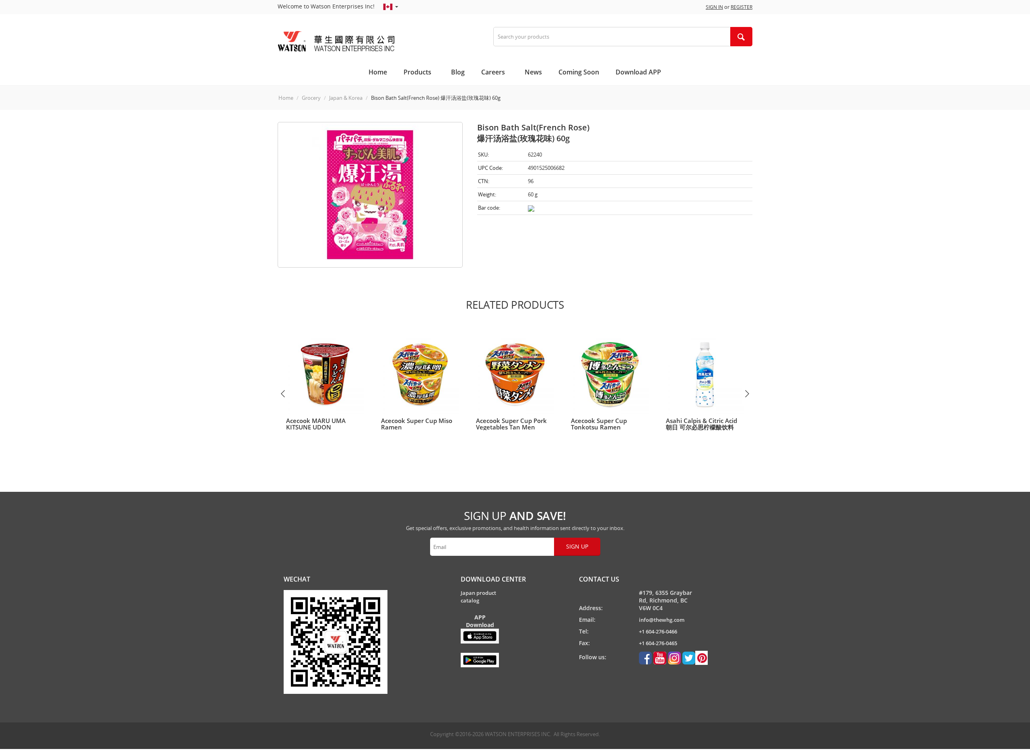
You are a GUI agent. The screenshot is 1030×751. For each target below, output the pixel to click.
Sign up (577, 546)
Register (741, 7)
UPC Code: (490, 167)
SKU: (483, 154)
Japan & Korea (346, 97)
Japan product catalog (478, 596)
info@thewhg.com (661, 619)
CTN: (483, 181)
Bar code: (489, 207)
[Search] (741, 36)
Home (285, 97)
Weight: (487, 194)
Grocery (311, 97)
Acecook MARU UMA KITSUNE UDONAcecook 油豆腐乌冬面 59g (323, 427)
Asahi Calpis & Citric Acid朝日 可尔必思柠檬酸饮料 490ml (701, 427)
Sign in (714, 7)
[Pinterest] (695, 657)
